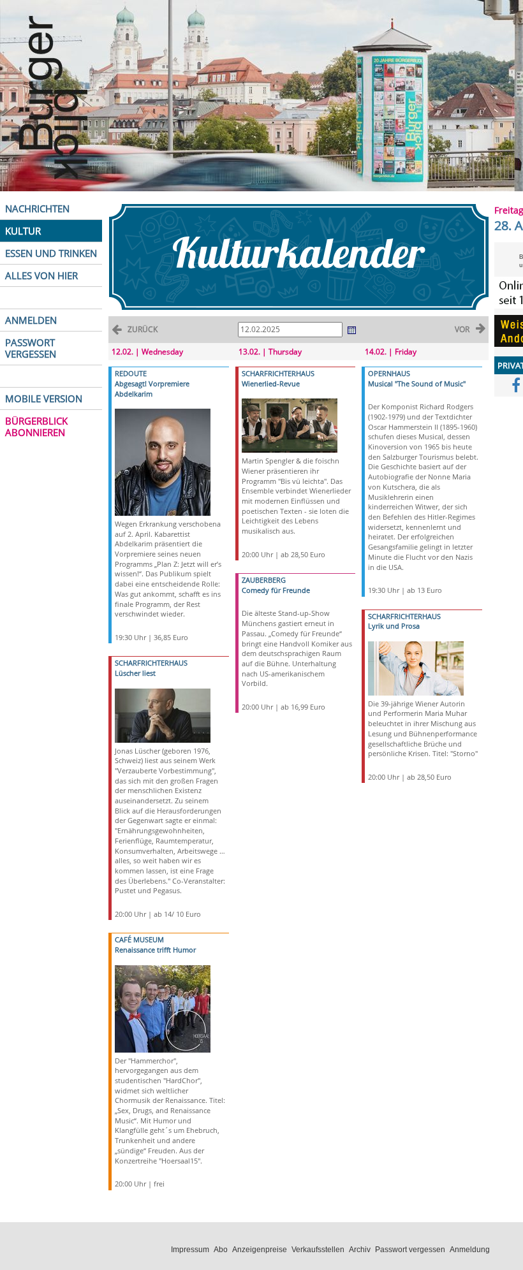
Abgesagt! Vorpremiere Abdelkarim (152, 388)
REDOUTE (131, 373)
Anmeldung (470, 1249)
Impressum (190, 1249)
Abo (221, 1249)
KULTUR (23, 230)
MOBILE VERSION (43, 398)
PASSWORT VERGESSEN (30, 348)
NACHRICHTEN (37, 208)
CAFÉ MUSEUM (139, 939)
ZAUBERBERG (264, 580)
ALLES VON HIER (41, 275)
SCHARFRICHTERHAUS (151, 663)
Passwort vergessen (410, 1249)
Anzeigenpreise (259, 1249)
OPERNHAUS (389, 373)
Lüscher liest (135, 673)
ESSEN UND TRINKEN (51, 253)
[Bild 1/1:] (162, 461)
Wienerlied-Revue (271, 383)
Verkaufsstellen (317, 1249)
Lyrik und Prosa (394, 626)
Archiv (360, 1249)
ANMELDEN (31, 320)
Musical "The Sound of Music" (417, 383)
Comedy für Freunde (276, 590)
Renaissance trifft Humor (155, 949)
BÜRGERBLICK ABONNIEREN (36, 426)
